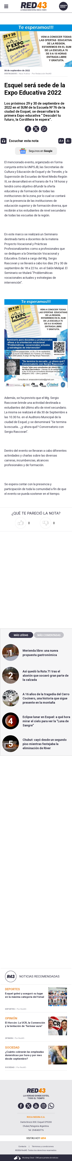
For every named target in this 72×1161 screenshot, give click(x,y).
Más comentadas (48, 635)
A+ (61, 141)
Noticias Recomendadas (39, 976)
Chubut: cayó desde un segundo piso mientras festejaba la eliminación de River (45, 744)
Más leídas (21, 635)
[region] (36, 554)
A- (68, 141)
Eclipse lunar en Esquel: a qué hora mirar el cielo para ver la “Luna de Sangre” (46, 721)
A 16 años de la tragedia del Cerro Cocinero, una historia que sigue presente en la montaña (46, 698)
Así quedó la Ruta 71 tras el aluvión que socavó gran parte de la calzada (45, 675)
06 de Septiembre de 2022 (17, 70)
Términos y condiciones (43, 1146)
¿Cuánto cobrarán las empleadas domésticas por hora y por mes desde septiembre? (24, 1055)
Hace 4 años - (25, 74)
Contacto (22, 1146)
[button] (28, 129)
